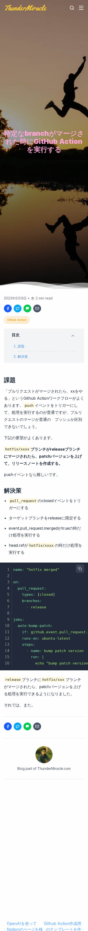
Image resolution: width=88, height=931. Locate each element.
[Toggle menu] (81, 8)
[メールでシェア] (37, 308)
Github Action (16, 320)
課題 (21, 346)
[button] (44, 334)
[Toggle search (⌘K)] (71, 7)
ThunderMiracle (25, 7)
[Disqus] (44, 850)
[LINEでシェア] (27, 308)
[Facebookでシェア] (8, 308)
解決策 (23, 356)
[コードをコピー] (80, 569)
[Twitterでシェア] (18, 308)
